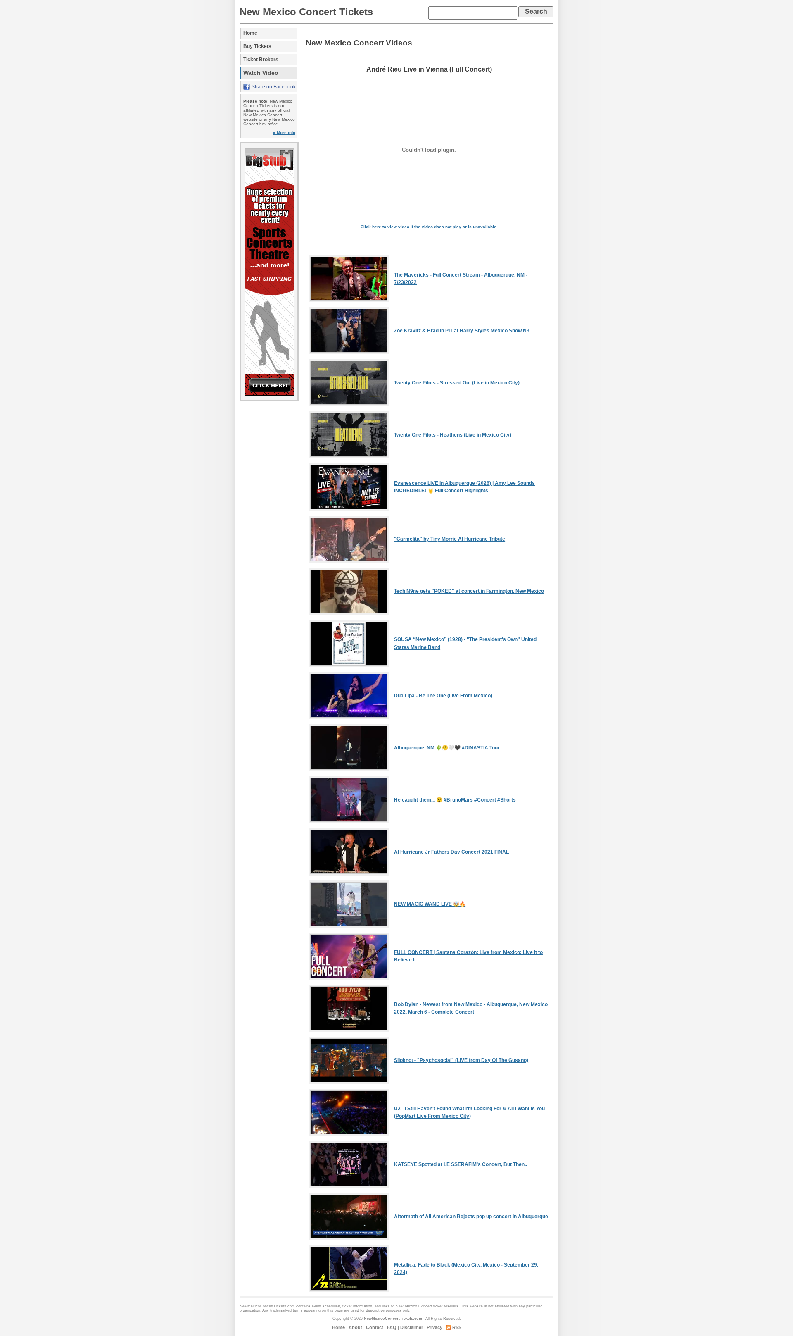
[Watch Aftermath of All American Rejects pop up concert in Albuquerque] (349, 1238)
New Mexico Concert (414, 1306)
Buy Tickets (257, 46)
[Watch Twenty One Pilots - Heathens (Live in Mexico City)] (349, 457)
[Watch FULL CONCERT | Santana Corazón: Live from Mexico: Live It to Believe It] (349, 978)
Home (250, 33)
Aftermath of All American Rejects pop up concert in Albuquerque (471, 1216)
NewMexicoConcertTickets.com (393, 1319)
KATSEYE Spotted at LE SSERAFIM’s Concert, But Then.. (460, 1164)
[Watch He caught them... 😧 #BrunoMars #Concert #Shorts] (349, 822)
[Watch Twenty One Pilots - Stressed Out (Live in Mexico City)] (349, 405)
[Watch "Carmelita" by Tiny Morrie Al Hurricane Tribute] (349, 561)
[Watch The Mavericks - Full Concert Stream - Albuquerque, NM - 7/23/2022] (349, 300)
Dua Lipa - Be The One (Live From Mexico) (443, 696)
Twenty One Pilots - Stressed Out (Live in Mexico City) (457, 383)
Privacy (434, 1327)
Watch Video (260, 72)
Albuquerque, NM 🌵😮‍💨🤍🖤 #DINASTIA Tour (447, 748)
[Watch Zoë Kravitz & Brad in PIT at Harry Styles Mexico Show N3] (349, 352)
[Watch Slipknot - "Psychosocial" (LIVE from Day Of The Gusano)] (349, 1082)
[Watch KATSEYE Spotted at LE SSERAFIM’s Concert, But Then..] (349, 1186)
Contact (374, 1327)
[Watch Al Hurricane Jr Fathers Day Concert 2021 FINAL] (349, 874)
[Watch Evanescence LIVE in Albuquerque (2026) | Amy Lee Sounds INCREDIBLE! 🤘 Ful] (349, 509)
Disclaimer (411, 1327)
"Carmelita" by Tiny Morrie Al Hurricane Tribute (449, 539)
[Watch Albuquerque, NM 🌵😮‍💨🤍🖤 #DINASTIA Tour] (349, 770)
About (355, 1327)
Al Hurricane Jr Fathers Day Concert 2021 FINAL (451, 852)
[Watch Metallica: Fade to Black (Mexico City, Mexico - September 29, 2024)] (349, 1290)
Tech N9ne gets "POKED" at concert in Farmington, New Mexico (469, 591)
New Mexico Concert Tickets (306, 11)
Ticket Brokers (260, 59)
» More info (284, 132)
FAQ (391, 1327)
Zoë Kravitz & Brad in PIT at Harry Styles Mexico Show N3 (461, 331)
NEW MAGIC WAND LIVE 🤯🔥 (429, 904)
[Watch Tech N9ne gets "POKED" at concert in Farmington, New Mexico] (349, 613)
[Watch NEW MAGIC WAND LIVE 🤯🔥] (349, 926)
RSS (456, 1327)
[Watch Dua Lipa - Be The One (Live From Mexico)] (349, 717)
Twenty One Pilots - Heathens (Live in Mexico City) (452, 435)
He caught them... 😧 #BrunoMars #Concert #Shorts (455, 800)
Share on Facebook (274, 87)
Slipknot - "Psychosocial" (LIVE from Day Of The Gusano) (461, 1060)
